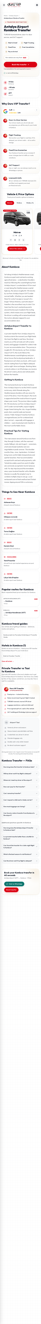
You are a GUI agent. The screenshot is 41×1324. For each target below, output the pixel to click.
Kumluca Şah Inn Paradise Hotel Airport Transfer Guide (20, 636)
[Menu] (4, 5)
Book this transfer (19, 65)
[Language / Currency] (37, 5)
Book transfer (11, 890)
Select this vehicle (15, 249)
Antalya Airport (13, 15)
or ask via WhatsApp (12, 73)
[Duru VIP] (14, 5)
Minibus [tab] (19, 203)
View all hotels (8, 661)
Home (5, 15)
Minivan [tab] (9, 203)
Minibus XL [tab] (30, 203)
